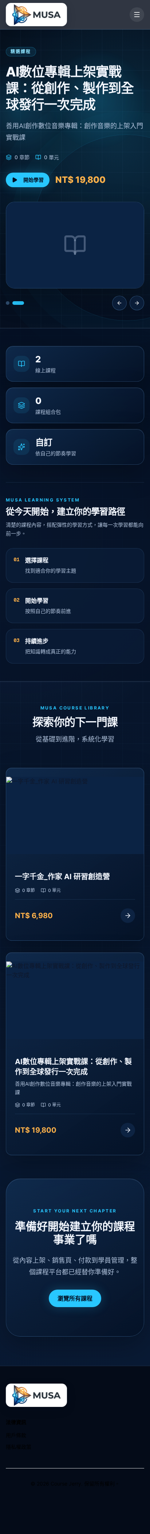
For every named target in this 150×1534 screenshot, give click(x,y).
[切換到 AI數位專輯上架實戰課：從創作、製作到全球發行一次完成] (18, 303)
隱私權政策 (18, 1447)
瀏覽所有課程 (75, 1298)
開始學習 (33, 180)
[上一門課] (119, 303)
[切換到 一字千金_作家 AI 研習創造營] (7, 303)
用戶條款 (16, 1435)
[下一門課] (137, 303)
